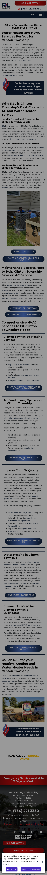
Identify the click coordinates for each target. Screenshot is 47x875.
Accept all (11, 869)
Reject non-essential (31, 869)
